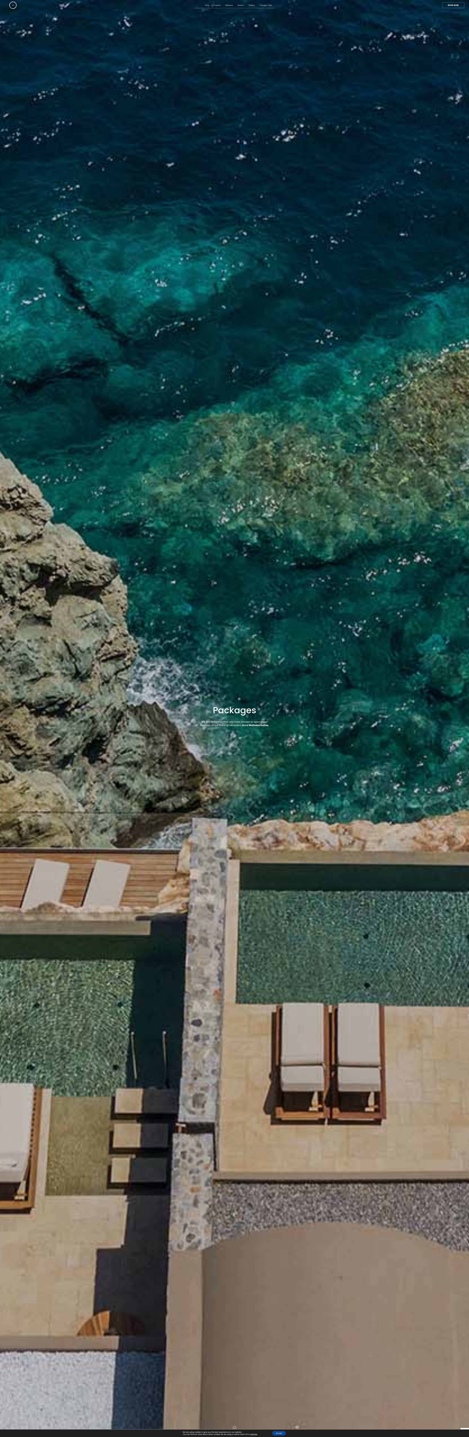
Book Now (453, 5)
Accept (279, 1433)
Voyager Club (266, 5)
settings (253, 1434)
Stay (207, 5)
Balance (229, 5)
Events (241, 5)
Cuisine (217, 5)
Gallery (251, 5)
